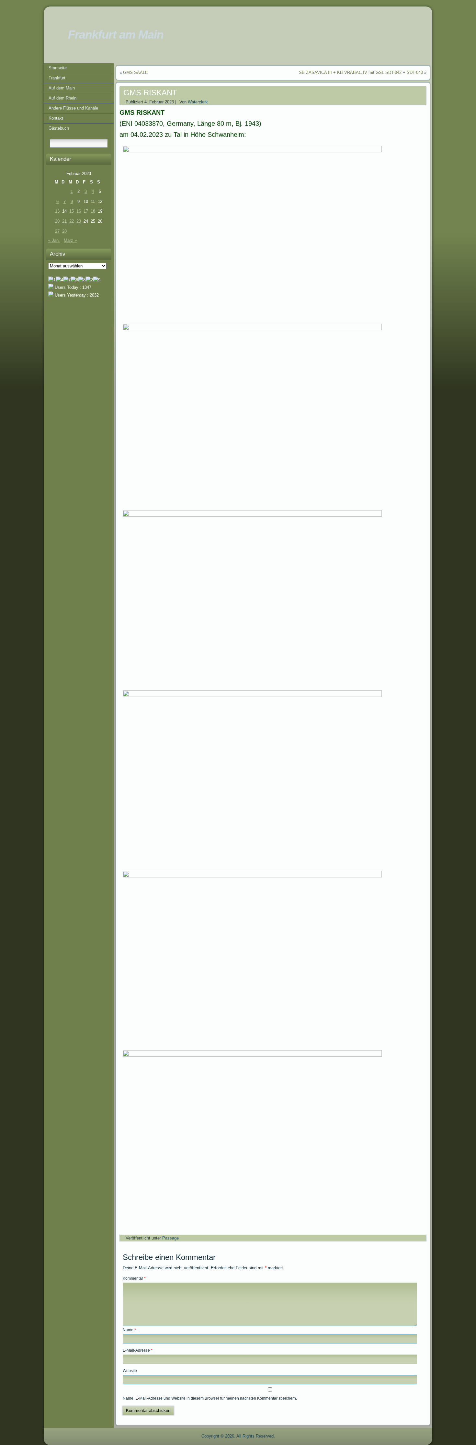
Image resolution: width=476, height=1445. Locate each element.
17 (86, 211)
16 (78, 211)
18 (93, 211)
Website (130, 1371)
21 (64, 221)
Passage (170, 1238)
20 (57, 221)
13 (57, 211)
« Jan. (54, 240)
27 (57, 231)
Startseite (58, 67)
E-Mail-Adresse (138, 1350)
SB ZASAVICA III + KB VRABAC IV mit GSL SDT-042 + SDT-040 (361, 72)
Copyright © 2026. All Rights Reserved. (238, 1436)
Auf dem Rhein (62, 98)
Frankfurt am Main (116, 34)
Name (129, 1330)
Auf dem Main (62, 88)
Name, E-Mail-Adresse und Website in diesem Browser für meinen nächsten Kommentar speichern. (210, 1398)
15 (71, 211)
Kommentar (134, 1278)
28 (64, 231)
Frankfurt (57, 78)
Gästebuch (59, 128)
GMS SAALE (135, 72)
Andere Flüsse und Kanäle (73, 108)
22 (71, 221)
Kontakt (56, 118)
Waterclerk (198, 102)
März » (70, 240)
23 (78, 221)
